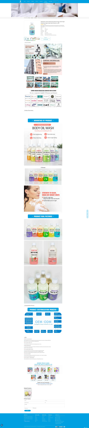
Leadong (42, 426)
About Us (36, 417)
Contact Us (43, 416)
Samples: (42, 32)
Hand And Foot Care (50, 417)
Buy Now (43, 417)
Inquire (45, 37)
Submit (27, 410)
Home (35, 416)
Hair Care (49, 421)
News (35, 421)
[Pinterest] (29, 421)
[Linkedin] (25, 421)
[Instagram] (28, 421)
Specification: (42, 31)
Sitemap (44, 426)
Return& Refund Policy (44, 421)
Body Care (49, 416)
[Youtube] (26, 421)
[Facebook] (24, 421)
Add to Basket (45, 39)
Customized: (42, 30)
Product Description (28, 42)
